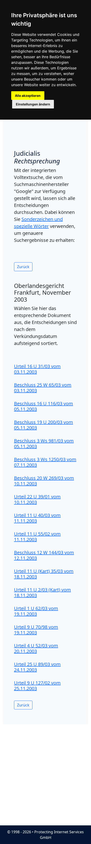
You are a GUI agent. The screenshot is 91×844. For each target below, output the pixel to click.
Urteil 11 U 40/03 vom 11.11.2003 (37, 518)
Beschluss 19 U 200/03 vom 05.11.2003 (43, 425)
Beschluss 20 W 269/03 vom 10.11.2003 (44, 481)
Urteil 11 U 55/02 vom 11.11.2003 (37, 537)
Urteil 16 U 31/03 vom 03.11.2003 (37, 369)
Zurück (23, 266)
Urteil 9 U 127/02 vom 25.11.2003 (37, 686)
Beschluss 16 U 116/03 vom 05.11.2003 (43, 406)
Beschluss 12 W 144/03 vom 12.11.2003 (44, 555)
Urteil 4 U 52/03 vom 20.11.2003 (36, 648)
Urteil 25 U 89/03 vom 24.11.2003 (37, 667)
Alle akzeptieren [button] (28, 96)
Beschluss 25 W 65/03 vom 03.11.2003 (42, 388)
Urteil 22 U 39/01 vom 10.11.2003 (37, 499)
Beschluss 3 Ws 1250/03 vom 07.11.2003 (45, 462)
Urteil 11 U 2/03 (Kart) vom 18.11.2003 (42, 592)
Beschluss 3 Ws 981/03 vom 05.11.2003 (44, 443)
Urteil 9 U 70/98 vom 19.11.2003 (36, 630)
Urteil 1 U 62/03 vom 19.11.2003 (36, 611)
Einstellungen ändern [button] (33, 104)
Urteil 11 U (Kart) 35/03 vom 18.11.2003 (44, 574)
